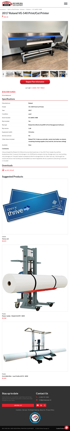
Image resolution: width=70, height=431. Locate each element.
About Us (42, 410)
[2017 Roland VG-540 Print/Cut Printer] (9, 74)
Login (5, 4)
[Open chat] (66, 427)
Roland (28, 9)
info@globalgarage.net (45, 400)
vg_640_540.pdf (9, 170)
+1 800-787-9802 (38, 88)
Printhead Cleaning (33, 410)
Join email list (18, 405)
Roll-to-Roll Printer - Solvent (16, 9)
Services (24, 410)
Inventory (3, 9)
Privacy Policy (50, 410)
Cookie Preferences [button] (61, 428)
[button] (65, 4)
